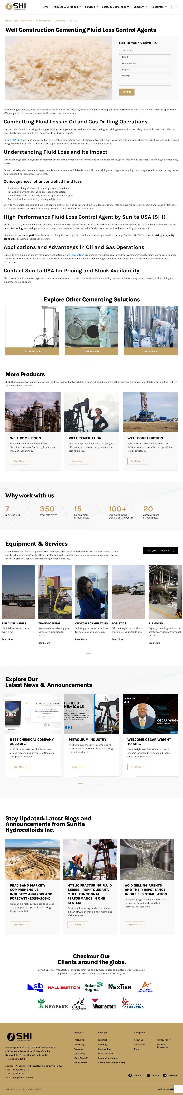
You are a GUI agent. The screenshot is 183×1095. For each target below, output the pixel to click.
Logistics (119, 623)
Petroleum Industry (88, 739)
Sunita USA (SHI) (13, 139)
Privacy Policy (164, 1040)
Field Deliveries (14, 623)
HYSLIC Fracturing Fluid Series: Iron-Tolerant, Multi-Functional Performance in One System (90, 894)
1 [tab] (88, 653)
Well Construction (44, 21)
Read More (19, 461)
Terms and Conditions (162, 1045)
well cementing (75, 254)
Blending (156, 623)
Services (90, 6)
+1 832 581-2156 (21, 1069)
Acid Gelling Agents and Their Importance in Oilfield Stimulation (146, 889)
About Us (138, 1040)
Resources (158, 6)
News (136, 1049)
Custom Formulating (91, 623)
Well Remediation (85, 438)
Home (45, 6)
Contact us (139, 1044)
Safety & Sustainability (115, 6)
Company (138, 6)
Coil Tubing (79, 1053)
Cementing (60, 21)
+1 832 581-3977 (18, 1073)
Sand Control (80, 1062)
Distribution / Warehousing (111, 1062)
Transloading (49, 623)
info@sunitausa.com (22, 1077)
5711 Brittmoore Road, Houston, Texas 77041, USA (38, 1066)
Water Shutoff (81, 1058)
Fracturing (79, 1040)
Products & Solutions (65, 6)
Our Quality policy (157, 550)
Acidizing (78, 1049)
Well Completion (25, 438)
